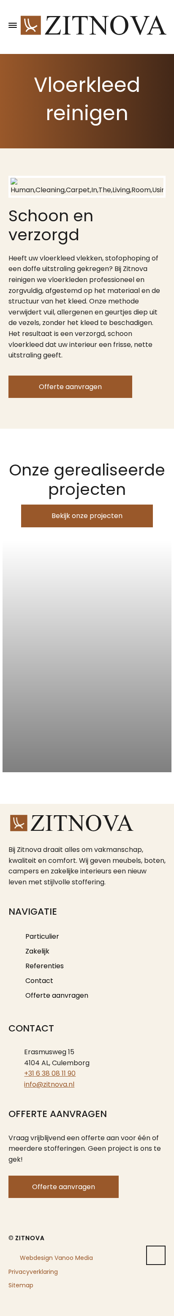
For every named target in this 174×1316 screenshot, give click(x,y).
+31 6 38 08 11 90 (50, 1073)
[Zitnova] (94, 25)
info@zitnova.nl (49, 1084)
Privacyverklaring (33, 1272)
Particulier (42, 936)
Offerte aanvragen (56, 995)
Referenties (44, 966)
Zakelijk (37, 951)
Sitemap (20, 1285)
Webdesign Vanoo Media (56, 1258)
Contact (39, 981)
